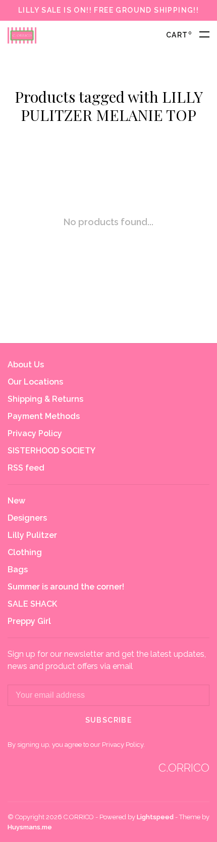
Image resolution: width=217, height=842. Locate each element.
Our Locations (35, 382)
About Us (26, 364)
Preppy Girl (29, 621)
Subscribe (108, 720)
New (16, 501)
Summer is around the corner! (66, 587)
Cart (179, 35)
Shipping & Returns (45, 399)
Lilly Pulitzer (32, 535)
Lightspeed (155, 817)
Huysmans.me (30, 827)
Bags (18, 569)
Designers (27, 518)
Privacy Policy (35, 433)
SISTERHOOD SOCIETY (51, 450)
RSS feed (26, 468)
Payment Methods (44, 416)
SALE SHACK (32, 604)
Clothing (25, 552)
